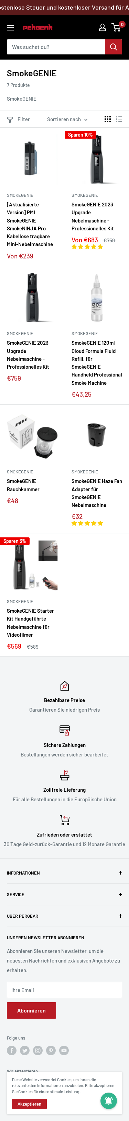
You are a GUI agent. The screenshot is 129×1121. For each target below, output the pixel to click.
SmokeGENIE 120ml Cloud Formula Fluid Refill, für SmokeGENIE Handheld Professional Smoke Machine (97, 362)
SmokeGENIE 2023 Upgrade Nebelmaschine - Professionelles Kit (93, 216)
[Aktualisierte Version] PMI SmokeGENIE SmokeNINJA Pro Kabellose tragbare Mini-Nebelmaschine (30, 224)
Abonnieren (31, 1010)
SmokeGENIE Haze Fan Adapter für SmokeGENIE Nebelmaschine (97, 493)
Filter (24, 119)
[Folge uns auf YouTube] (64, 1050)
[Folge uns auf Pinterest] (51, 1050)
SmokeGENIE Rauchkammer (23, 485)
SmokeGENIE (20, 195)
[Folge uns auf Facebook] (12, 1050)
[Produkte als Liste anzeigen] (119, 119)
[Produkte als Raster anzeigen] (108, 119)
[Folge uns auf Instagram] (38, 1050)
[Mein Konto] (102, 27)
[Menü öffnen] (10, 27)
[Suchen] (113, 46)
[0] (116, 27)
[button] (88, 246)
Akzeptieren (29, 1104)
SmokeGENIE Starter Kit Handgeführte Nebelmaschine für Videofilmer (30, 623)
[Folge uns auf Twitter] (25, 1050)
